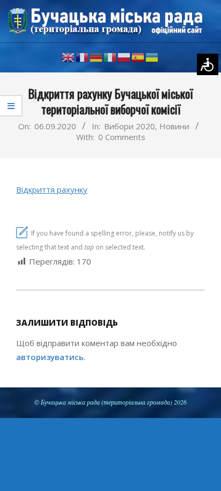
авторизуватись (50, 356)
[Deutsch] (97, 56)
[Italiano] (110, 56)
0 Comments (121, 136)
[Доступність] (207, 64)
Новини (174, 126)
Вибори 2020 (129, 126)
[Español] (138, 56)
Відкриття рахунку (51, 189)
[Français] (83, 56)
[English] (69, 56)
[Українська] (152, 56)
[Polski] (124, 56)
